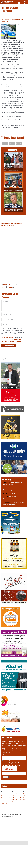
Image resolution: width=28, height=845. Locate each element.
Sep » (6, 803)
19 (20, 797)
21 (1, 799)
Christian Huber (6, 284)
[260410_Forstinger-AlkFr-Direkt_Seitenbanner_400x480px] (14, 538)
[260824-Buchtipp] (13, 173)
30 (9, 802)
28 (1, 802)
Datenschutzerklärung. (7, 337)
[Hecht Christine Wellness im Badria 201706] (10, 710)
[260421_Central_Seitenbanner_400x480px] (14, 573)
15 (5, 797)
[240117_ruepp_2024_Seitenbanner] (10, 416)
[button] (3, 143)
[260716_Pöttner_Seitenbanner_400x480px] (14, 661)
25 (16, 799)
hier (8, 752)
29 (5, 802)
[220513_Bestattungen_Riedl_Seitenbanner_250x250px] (14, 631)
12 (20, 795)
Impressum (18, 814)
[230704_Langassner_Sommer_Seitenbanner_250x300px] (10, 511)
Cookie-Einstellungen (8, 816)
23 (9, 799)
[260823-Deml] (13, 153)
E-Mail (4, 755)
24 (13, 799)
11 (16, 795)
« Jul (2, 803)
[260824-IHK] (13, 193)
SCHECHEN (10, 287)
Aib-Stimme (12, 286)
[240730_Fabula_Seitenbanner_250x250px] (10, 608)
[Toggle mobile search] (25, 2)
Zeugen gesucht (13, 493)
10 (13, 795)
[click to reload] (9, 769)
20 (24, 797)
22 (5, 799)
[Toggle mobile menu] (19, 2)
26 (20, 799)
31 (13, 802)
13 (24, 795)
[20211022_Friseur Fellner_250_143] (10, 696)
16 (9, 797)
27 (24, 799)
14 (1, 797)
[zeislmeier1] (10, 726)
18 (16, 797)
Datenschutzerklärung (17, 761)
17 (13, 797)
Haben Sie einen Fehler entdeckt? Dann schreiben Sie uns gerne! (11, 224)
